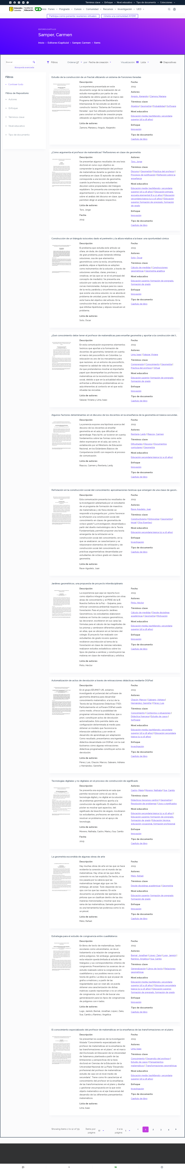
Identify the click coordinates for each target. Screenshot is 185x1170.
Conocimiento (153, 364)
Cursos (78, 9)
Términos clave (92, 3)
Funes (51, 9)
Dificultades (137, 444)
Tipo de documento (146, 3)
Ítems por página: (91, 1131)
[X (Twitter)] (10, 2)
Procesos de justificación (143, 175)
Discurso (135, 171)
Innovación (136, 129)
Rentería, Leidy (138, 434)
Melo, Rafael (137, 876)
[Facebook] (15, 2)
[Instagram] (19, 2)
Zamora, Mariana (158, 96)
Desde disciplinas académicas (146, 885)
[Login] (174, 9)
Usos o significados (167, 803)
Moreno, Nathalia (153, 790)
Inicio (43, 9)
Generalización (138, 968)
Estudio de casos (159, 716)
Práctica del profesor (163, 171)
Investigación (125, 9)
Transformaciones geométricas (161, 1065)
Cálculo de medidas (141, 267)
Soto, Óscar (136, 257)
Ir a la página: (119, 1131)
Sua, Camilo (169, 790)
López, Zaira (155, 955)
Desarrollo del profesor (158, 1058)
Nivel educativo (124, 3)
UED (138, 9)
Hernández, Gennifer (141, 703)
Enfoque (108, 3)
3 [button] (160, 1129)
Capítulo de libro (139, 139)
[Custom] (23, 1167)
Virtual (157, 368)
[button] (138, 1129)
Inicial (133, 522)
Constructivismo (139, 519)
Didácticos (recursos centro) (145, 800)
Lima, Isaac (136, 354)
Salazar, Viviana (150, 354)
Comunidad (92, 9)
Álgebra (135, 106)
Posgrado (64, 9)
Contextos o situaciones (158, 713)
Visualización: (128, 62)
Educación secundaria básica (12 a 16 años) (152, 457)
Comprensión (137, 364)
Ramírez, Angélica (140, 959)
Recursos (108, 9)
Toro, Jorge (136, 161)
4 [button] (168, 1129)
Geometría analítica (155, 271)
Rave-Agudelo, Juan (141, 509)
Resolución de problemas (143, 803)
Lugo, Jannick (169, 955)
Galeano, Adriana (156, 699)
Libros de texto (155, 968)
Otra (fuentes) (145, 522)
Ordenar (71, 62)
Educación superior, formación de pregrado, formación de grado (152, 202)
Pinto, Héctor (137, 602)
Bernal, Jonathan (139, 955)
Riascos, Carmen (156, 434)
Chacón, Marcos (138, 699)
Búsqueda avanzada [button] (25, 67)
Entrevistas (153, 519)
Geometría (145, 106)
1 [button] (145, 1129)
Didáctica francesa (140, 716)
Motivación (162, 616)
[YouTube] (23, 2)
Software (171, 106)
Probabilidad (159, 106)
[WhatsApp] (28, 2)
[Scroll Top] (162, 1167)
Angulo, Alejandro (139, 96)
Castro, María (137, 790)
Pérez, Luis (158, 703)
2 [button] (153, 1129)
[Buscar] (169, 9)
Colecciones (166, 3)
